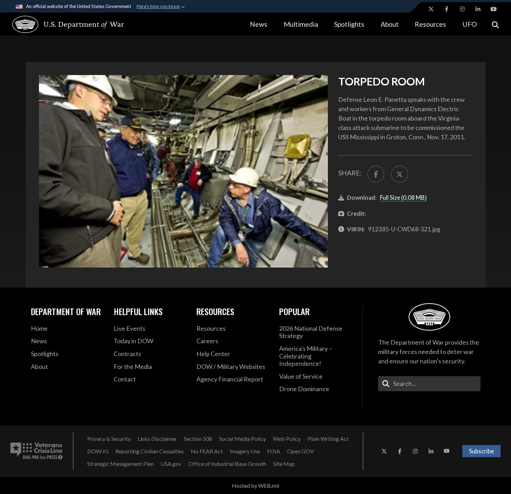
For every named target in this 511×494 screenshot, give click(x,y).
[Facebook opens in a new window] (446, 9)
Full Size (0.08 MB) (403, 197)
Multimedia (301, 24)
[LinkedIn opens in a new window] (478, 9)
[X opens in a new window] (431, 9)
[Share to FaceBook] (375, 174)
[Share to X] (399, 174)
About (390, 24)
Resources (430, 24)
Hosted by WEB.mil (255, 485)
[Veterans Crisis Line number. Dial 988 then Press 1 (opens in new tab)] (36, 451)
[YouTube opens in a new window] (493, 9)
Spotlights (349, 24)
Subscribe (481, 451)
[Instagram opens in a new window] (462, 9)
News (258, 24)
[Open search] (495, 24)
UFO (469, 24)
